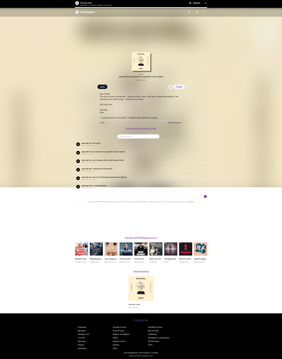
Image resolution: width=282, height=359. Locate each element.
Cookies (154, 353)
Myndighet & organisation (158, 338)
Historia (81, 345)
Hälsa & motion (119, 341)
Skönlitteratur (153, 341)
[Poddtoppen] (85, 12)
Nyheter (116, 345)
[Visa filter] (162, 136)
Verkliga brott (83, 334)
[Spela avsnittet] (78, 144)
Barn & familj (153, 331)
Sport (115, 348)
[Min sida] (189, 12)
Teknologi (82, 341)
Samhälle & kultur (155, 327)
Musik (115, 338)
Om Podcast (144, 353)
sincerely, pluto (141, 80)
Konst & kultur (118, 331)
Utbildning (152, 334)
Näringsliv (82, 331)
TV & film (81, 338)
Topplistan (82, 327)
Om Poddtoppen (131, 353)
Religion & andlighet (121, 334)
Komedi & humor (119, 327)
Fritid (150, 345)
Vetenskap (82, 348)
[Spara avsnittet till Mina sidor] (170, 87)
